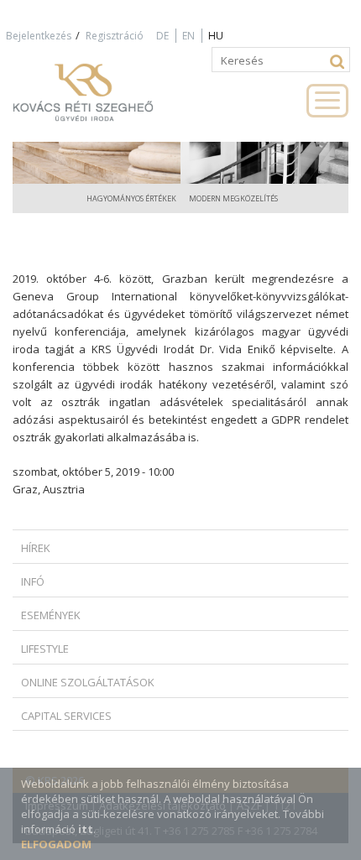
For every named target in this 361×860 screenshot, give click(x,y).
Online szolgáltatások (87, 682)
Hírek (35, 547)
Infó (32, 581)
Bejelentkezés (38, 36)
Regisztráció (115, 36)
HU (215, 36)
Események (51, 615)
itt (85, 829)
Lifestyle (45, 648)
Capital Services (66, 715)
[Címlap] (101, 100)
